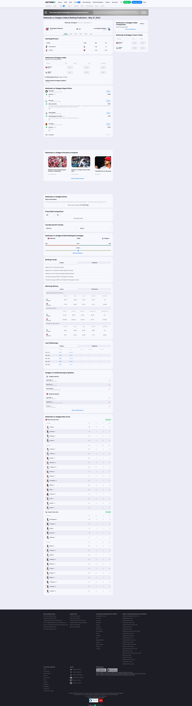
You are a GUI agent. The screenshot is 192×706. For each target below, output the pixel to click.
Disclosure (104, 696)
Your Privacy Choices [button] (49, 690)
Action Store (47, 677)
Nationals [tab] (94, 262)
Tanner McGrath (51, 174)
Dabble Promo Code (128, 650)
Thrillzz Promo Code (127, 661)
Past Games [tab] (95, 289)
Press (45, 680)
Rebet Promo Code (127, 657)
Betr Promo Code (127, 655)
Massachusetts (100, 640)
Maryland (98, 622)
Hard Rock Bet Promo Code (129, 644)
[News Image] (57, 161)
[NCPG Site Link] (93, 700)
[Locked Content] (78, 250)
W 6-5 (71, 361)
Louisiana (98, 620)
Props (80, 33)
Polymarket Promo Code (128, 622)
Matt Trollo (51, 100)
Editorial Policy (47, 673)
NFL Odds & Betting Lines (50, 616)
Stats (91, 33)
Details (65, 33)
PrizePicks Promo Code (128, 664)
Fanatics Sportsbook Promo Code (131, 616)
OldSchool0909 (52, 112)
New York (98, 618)
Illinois (97, 633)
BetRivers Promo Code (128, 646)
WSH (60, 352)
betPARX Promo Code (128, 642)
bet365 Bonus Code (127, 620)
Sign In (144, 2)
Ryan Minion (51, 134)
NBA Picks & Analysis (75, 618)
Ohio (97, 637)
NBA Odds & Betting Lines (50, 618)
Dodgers (106, 238)
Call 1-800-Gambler (100, 697)
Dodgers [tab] (62, 262)
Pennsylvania (99, 631)
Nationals (52, 238)
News (71, 33)
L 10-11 (71, 358)
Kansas (98, 642)
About (45, 669)
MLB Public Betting (77, 253)
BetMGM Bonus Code (128, 618)
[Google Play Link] (112, 670)
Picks (76, 33)
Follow (108, 91)
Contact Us (46, 688)
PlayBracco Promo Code (129, 659)
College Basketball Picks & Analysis (78, 622)
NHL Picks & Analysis (75, 627)
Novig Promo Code (127, 629)
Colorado (98, 627)
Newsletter (46, 686)
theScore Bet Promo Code (129, 640)
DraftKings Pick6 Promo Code (130, 648)
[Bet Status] (46, 94)
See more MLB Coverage (77, 178)
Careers (45, 675)
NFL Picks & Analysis (75, 616)
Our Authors (46, 671)
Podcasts (46, 684)
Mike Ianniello (74, 174)
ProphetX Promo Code (128, 633)
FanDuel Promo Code (128, 637)
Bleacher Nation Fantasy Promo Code (132, 653)
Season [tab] (62, 289)
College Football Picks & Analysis (78, 620)
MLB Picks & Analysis (75, 624)
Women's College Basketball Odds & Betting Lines (56, 624)
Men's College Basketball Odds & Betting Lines (55, 622)
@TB (60, 358)
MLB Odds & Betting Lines (50, 627)
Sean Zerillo (51, 123)
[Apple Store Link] (101, 670)
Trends (85, 33)
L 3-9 (70, 364)
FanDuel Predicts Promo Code (130, 624)
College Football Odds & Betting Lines (53, 620)
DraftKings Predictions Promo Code (131, 631)
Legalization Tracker (101, 616)
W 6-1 (70, 355)
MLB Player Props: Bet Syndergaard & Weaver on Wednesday (57, 170)
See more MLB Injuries (77, 410)
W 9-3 (71, 352)
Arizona (98, 624)
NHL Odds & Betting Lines (50, 629)
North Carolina (99, 644)
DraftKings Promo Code (128, 635)
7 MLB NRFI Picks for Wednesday (103, 171)
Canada (98, 648)
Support (45, 682)
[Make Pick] (49, 96)
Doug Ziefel (51, 90)
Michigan (98, 635)
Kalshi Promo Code (127, 627)
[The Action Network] (50, 2)
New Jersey (99, 629)
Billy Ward (97, 174)
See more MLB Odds (130, 29)
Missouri (98, 646)
